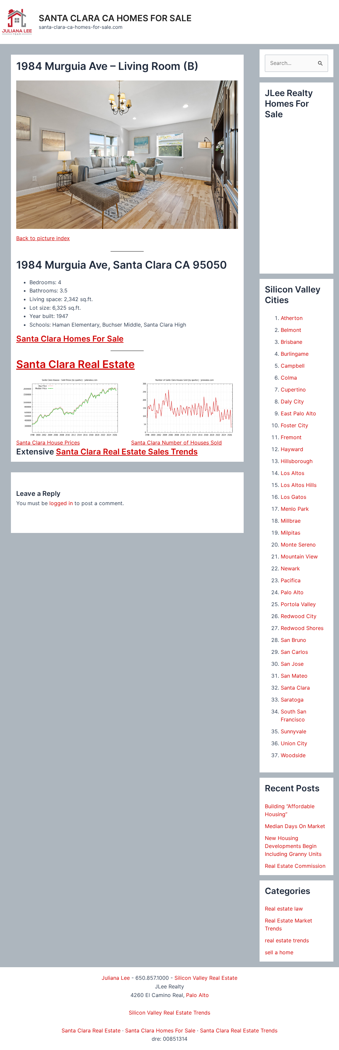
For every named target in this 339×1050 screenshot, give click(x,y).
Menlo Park (295, 508)
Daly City (292, 401)
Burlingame (295, 353)
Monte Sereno (298, 544)
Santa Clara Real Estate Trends (238, 1030)
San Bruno (293, 640)
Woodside (293, 755)
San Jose (292, 663)
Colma (289, 377)
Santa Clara (295, 687)
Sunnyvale (293, 731)
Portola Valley (298, 604)
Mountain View (299, 556)
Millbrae (291, 520)
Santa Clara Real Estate (75, 364)
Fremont (291, 437)
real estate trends (287, 940)
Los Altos (292, 473)
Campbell (293, 365)
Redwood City (298, 616)
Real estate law (284, 908)
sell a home (279, 952)
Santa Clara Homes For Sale (69, 338)
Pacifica (291, 580)
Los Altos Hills (298, 485)
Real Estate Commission (295, 866)
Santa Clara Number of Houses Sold (176, 442)
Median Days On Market (295, 826)
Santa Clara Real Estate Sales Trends (127, 451)
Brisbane (291, 342)
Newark (290, 568)
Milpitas (290, 532)
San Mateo (294, 675)
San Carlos (294, 652)
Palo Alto (292, 592)
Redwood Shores (302, 628)
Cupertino (293, 389)
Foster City (294, 425)
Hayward (292, 449)
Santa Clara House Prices (48, 442)
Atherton (292, 318)
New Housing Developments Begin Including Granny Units (293, 846)
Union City (294, 743)
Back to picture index (43, 238)
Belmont (291, 330)
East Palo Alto (298, 413)
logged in (61, 503)
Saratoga (292, 699)
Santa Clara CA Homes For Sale (115, 18)
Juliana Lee (116, 977)
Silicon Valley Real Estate (205, 977)
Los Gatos (293, 497)
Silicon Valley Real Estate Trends (169, 1012)
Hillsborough (297, 461)
